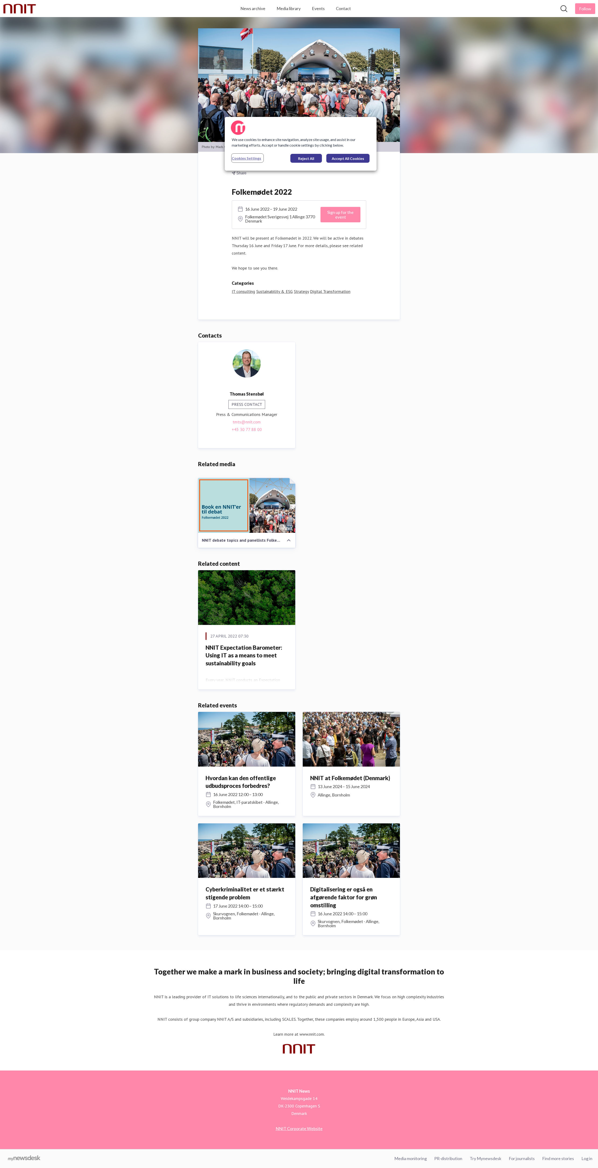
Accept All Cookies (348, 158)
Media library (289, 8)
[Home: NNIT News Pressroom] (19, 9)
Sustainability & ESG (274, 291)
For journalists (522, 1158)
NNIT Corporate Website (299, 1128)
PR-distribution (448, 1158)
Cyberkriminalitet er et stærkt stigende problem (245, 893)
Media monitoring (410, 1158)
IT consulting (243, 291)
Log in (586, 1158)
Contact (343, 8)
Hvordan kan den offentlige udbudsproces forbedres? (241, 782)
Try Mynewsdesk (485, 1158)
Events (318, 8)
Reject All (306, 158)
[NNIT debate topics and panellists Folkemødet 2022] (246, 505)
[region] (301, 144)
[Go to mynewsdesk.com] (24, 1158)
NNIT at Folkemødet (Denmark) (350, 778)
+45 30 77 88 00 (247, 429)
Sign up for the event (340, 215)
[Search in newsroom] (564, 8)
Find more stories (558, 1158)
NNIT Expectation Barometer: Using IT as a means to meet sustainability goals (244, 655)
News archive (252, 8)
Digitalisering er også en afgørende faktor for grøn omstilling (343, 897)
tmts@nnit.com (247, 422)
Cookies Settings (246, 158)
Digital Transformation (330, 291)
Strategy (301, 291)
